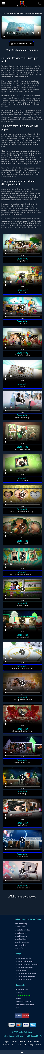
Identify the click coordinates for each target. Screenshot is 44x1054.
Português (6, 1045)
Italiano (29, 1042)
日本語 (30, 1045)
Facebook (18, 1016)
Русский (38, 1045)
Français (14, 1042)
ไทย (19, 1045)
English (7, 1042)
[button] (22, 245)
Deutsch (37, 1042)
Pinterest (26, 1016)
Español (22, 1042)
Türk (24, 1045)
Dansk (14, 1045)
